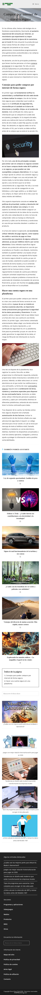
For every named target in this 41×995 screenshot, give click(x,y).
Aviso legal (8, 969)
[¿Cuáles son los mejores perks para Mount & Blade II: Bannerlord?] (20, 712)
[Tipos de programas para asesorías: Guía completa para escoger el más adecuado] (20, 797)
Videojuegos (8, 909)
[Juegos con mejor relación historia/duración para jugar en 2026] (20, 740)
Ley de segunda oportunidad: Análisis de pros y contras (21, 479)
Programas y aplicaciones (13, 904)
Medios (6, 914)
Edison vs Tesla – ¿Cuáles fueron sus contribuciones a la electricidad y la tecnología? (20, 516)
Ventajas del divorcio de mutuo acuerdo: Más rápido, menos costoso (20, 623)
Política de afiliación (11, 974)
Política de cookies (11, 964)
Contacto (7, 979)
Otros (6, 929)
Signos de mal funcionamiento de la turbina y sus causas (20, 552)
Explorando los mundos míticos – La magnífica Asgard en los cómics (20, 658)
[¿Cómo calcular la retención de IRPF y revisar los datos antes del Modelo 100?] (20, 826)
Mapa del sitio (9, 955)
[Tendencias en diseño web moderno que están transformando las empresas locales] (20, 769)
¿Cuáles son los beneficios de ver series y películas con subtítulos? (20, 588)
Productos (7, 919)
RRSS (5, 924)
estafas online (33, 283)
